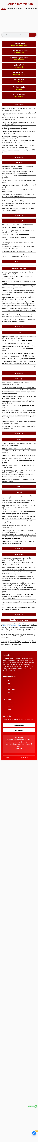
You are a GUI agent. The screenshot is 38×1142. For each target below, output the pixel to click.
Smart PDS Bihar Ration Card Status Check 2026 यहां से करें (18, 387)
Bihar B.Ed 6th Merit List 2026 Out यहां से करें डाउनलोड (16, 448)
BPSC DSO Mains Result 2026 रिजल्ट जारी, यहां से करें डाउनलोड (18, 353)
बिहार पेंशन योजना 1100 (19, 95)
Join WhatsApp (19, 725)
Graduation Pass (19, 44)
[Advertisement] (19, 21)
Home (4, 8)
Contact (9, 686)
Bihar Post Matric (19, 73)
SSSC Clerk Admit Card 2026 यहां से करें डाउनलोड (15, 235)
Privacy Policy (11, 689)
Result (35, 8)
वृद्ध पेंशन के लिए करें (19, 66)
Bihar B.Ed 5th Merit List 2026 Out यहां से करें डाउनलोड (16, 458)
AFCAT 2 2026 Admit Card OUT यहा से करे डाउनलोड (16, 256)
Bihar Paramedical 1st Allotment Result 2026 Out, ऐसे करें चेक (18, 346)
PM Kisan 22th (19, 81)
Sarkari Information (20, 3)
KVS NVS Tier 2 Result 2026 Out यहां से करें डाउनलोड (16, 343)
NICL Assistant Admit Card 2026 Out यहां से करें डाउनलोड (17, 225)
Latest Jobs (11, 8)
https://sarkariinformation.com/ (11, 625)
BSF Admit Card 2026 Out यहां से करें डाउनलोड (14, 227)
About (8, 683)
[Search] (32, 35)
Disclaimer (10, 692)
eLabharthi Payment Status (19, 59)
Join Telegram (19, 730)
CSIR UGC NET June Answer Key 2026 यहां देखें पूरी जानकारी (18, 359)
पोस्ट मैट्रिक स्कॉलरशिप (19, 88)
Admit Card (19, 8)
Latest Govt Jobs (12, 703)
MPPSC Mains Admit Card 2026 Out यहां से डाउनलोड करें (17, 254)
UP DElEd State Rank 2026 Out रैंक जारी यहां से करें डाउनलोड (18, 356)
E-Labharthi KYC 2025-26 (19, 51)
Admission (28, 8)
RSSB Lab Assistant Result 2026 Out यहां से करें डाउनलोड (17, 341)
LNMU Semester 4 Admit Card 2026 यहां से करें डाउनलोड (17, 251)
